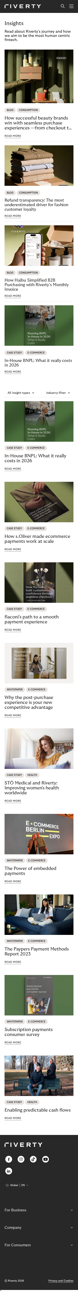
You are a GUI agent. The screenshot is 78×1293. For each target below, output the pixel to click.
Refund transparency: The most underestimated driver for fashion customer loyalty (36, 204)
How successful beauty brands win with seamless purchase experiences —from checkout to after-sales (38, 123)
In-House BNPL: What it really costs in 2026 (38, 362)
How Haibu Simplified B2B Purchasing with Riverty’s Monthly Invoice (37, 284)
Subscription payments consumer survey (29, 1032)
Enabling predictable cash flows (38, 1110)
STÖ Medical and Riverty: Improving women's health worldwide (32, 788)
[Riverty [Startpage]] (23, 6)
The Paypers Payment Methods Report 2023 (37, 951)
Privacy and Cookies (60, 1281)
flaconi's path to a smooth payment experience (32, 619)
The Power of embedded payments (30, 871)
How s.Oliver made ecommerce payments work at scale (37, 539)
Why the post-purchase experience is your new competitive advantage (29, 702)
